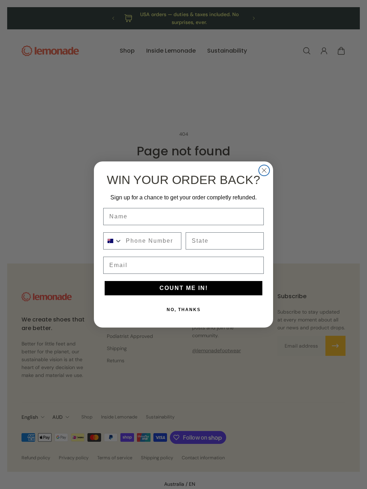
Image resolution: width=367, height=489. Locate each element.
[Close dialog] (264, 170)
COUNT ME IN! (183, 288)
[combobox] (113, 241)
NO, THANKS (184, 309)
